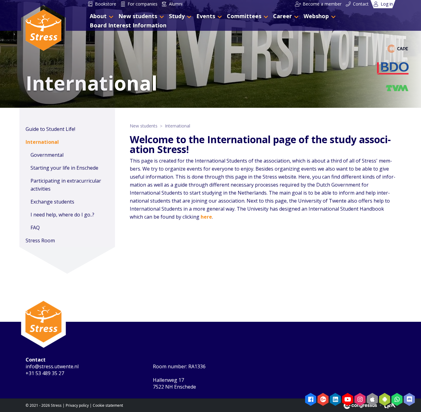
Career (282, 16)
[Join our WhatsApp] (397, 399)
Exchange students (52, 201)
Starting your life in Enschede (64, 167)
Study (177, 16)
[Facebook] (310, 399)
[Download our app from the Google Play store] (384, 399)
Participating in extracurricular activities (66, 184)
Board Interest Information (128, 25)
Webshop (316, 16)
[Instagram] (360, 399)
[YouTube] (347, 399)
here (206, 216)
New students (137, 16)
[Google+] (323, 399)
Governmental (47, 154)
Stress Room (40, 240)
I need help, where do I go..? (62, 214)
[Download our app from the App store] (372, 399)
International (42, 142)
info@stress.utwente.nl (52, 366)
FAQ (35, 227)
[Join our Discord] (409, 399)
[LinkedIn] (335, 399)
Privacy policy (77, 405)
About (98, 16)
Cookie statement (108, 405)
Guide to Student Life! (50, 129)
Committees (244, 16)
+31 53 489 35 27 (45, 373)
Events (205, 16)
